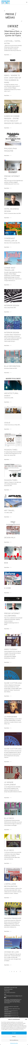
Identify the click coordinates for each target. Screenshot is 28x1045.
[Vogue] (13, 410)
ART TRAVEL (9, 510)
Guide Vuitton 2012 (13, 683)
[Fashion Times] (13, 439)
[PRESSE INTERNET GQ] (13, 168)
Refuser (14, 1036)
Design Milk (9, 537)
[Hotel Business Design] (13, 204)
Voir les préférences (14, 1040)
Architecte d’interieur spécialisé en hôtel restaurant (12, 1009)
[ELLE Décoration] (13, 362)
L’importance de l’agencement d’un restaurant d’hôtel (11, 1011)
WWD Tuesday (10, 649)
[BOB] (13, 558)
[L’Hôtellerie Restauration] (13, 879)
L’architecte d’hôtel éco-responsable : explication (11, 1007)
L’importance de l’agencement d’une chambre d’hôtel (11, 1013)
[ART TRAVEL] (13, 505)
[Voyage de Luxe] (13, 947)
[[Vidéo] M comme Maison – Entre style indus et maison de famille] (13, 109)
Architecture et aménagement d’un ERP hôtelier (11, 1017)
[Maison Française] (13, 913)
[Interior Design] (13, 300)
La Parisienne (10, 717)
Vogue (7, 423)
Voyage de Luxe (11, 952)
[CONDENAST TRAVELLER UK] (13, 233)
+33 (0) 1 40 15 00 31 (10, 992)
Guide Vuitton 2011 (13, 749)
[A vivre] (13, 583)
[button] (26, 1019)
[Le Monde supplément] (13, 777)
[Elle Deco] (13, 813)
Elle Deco (9, 818)
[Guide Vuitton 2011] (13, 743)
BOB (6, 563)
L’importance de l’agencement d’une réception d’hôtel (11, 1015)
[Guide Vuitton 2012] (13, 678)
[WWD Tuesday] (13, 644)
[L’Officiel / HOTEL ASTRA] (13, 33)
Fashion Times (10, 450)
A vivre (7, 588)
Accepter (14, 1032)
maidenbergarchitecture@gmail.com (13, 996)
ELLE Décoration (12, 366)
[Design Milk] (13, 530)
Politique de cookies (14, 1043)
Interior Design (11, 305)
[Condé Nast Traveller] (13, 262)
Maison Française (12, 918)
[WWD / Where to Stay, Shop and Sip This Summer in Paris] (13, 67)
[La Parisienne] (13, 711)
